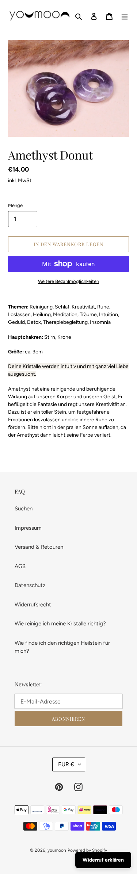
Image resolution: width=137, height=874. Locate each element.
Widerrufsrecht (33, 604)
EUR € (66, 764)
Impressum (28, 528)
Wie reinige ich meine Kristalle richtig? (60, 623)
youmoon (56, 850)
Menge (15, 205)
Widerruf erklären (103, 860)
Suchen (24, 508)
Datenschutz (30, 585)
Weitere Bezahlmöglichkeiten (68, 281)
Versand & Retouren (39, 547)
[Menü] (124, 16)
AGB (20, 566)
